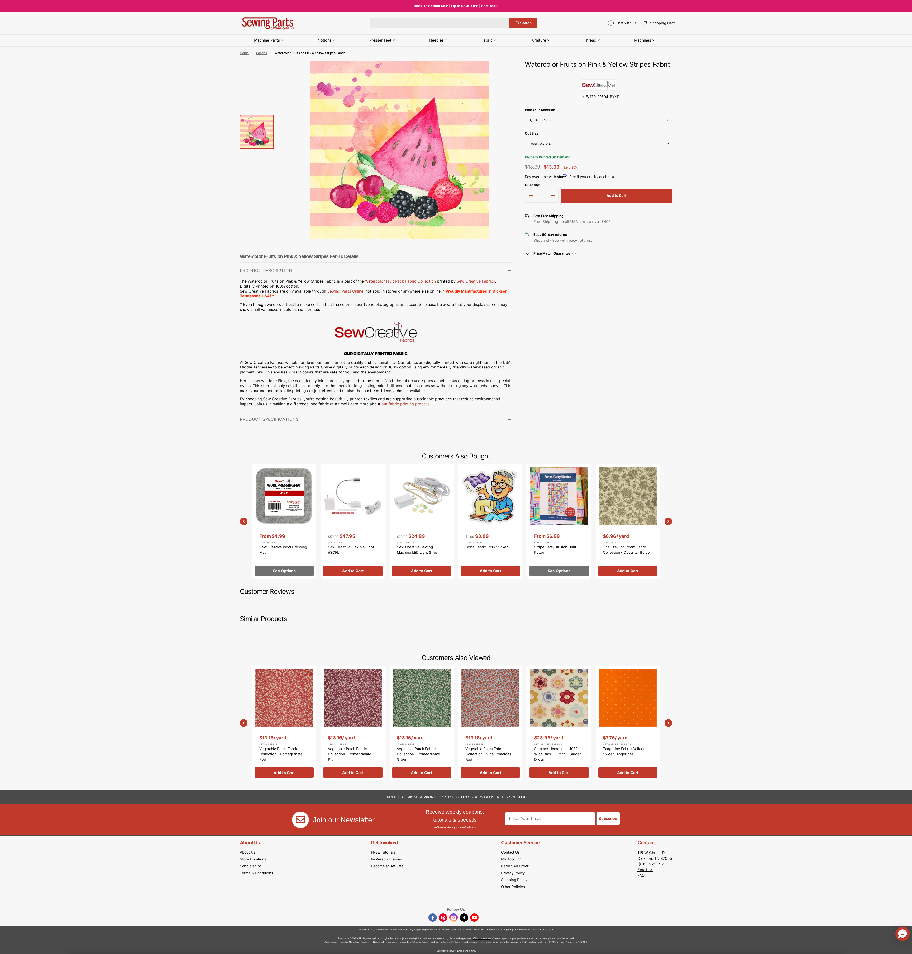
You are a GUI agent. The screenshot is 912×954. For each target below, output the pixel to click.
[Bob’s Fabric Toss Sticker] (490, 521)
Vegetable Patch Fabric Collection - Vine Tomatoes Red (488, 754)
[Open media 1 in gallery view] (501, 72)
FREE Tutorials (383, 852)
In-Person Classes (386, 859)
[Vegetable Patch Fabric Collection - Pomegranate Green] (422, 723)
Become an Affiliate (387, 866)
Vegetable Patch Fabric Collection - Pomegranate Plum (349, 754)
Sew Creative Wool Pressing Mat (283, 550)
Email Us (645, 869)
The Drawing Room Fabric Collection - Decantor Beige (626, 550)
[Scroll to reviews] (598, 74)
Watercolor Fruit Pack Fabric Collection (400, 281)
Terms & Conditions (256, 873)
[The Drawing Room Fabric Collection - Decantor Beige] (628, 521)
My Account (511, 859)
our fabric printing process (405, 403)
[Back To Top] (905, 947)
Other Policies (513, 886)
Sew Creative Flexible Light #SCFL (351, 550)
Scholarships (251, 866)
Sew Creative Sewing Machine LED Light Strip (417, 550)
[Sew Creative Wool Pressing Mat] (284, 521)
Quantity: (532, 185)
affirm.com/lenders (482, 938)
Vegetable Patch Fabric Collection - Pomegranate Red (281, 754)
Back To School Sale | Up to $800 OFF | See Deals (456, 6)
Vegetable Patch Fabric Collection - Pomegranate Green (418, 754)
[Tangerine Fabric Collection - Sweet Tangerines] (628, 723)
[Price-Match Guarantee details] (574, 253)
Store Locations (253, 859)
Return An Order (515, 866)
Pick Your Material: (540, 110)
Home (244, 53)
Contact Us (510, 852)
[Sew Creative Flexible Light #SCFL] (353, 521)
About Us (247, 852)
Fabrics (261, 53)
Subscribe (608, 819)
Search (526, 23)
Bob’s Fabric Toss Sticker (487, 547)
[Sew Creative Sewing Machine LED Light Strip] (422, 521)
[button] (657, 23)
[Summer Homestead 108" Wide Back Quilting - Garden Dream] (559, 723)
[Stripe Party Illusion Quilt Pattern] (559, 521)
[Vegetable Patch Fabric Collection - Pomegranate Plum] (353, 723)
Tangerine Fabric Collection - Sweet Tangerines (627, 751)
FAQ (641, 875)
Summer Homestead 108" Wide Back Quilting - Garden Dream (558, 754)
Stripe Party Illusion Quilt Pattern (555, 550)
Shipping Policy (514, 880)
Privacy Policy (513, 873)
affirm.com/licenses (495, 942)
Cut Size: (532, 133)
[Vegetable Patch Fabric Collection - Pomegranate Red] (284, 723)
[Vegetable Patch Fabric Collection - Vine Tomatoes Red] (490, 723)
